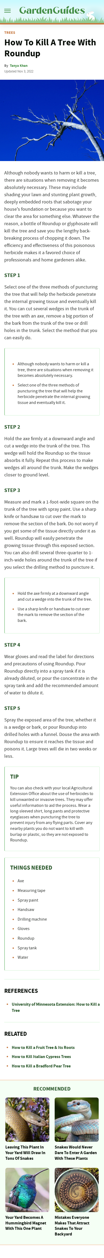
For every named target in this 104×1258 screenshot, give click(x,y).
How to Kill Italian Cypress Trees (41, 1056)
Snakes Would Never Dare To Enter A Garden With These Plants (76, 1152)
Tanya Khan (18, 66)
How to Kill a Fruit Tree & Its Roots (43, 1047)
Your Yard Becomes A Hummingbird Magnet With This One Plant (25, 1223)
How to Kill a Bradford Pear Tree (41, 1066)
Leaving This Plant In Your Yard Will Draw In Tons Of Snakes (25, 1152)
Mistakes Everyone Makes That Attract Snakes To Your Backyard (72, 1226)
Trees (9, 33)
